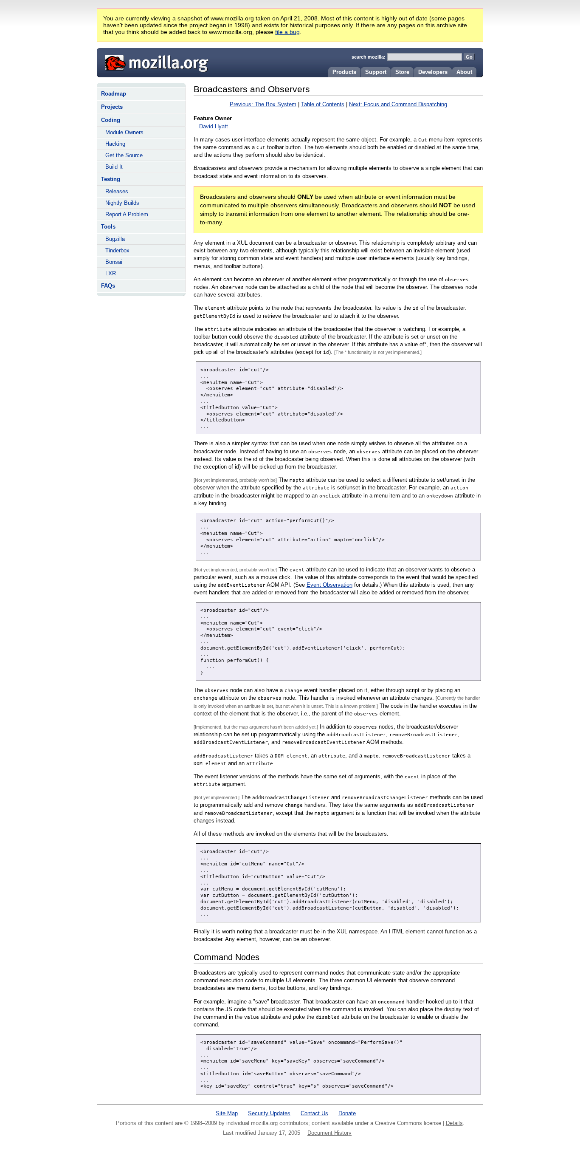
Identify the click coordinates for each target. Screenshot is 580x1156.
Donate (347, 1113)
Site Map (227, 1113)
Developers (433, 72)
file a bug (287, 31)
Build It (114, 167)
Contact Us (314, 1113)
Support (375, 72)
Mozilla (154, 61)
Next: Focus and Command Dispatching (398, 104)
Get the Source (124, 155)
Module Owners (124, 132)
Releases (116, 191)
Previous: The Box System (263, 104)
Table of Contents (322, 104)
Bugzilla (115, 239)
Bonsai (113, 262)
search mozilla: (369, 56)
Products (344, 72)
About (464, 72)
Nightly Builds (122, 203)
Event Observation (329, 585)
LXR (110, 273)
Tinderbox (117, 250)
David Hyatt (213, 126)
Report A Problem (126, 214)
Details (454, 1123)
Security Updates (269, 1113)
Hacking (115, 144)
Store (402, 72)
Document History (329, 1133)
